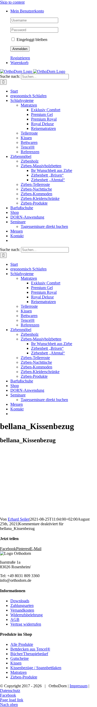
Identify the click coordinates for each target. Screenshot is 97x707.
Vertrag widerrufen (25, 624)
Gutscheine (19, 658)
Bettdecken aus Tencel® (30, 649)
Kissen (15, 663)
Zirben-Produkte (23, 677)
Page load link (11, 700)
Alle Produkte (21, 644)
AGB (14, 619)
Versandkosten (22, 610)
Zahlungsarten (22, 605)
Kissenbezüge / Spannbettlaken (35, 668)
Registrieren (20, 58)
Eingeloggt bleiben (31, 39)
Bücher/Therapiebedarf (29, 654)
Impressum (78, 686)
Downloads (19, 601)
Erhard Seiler (18, 519)
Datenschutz (10, 690)
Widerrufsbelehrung (26, 615)
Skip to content (12, 2)
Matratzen (18, 672)
